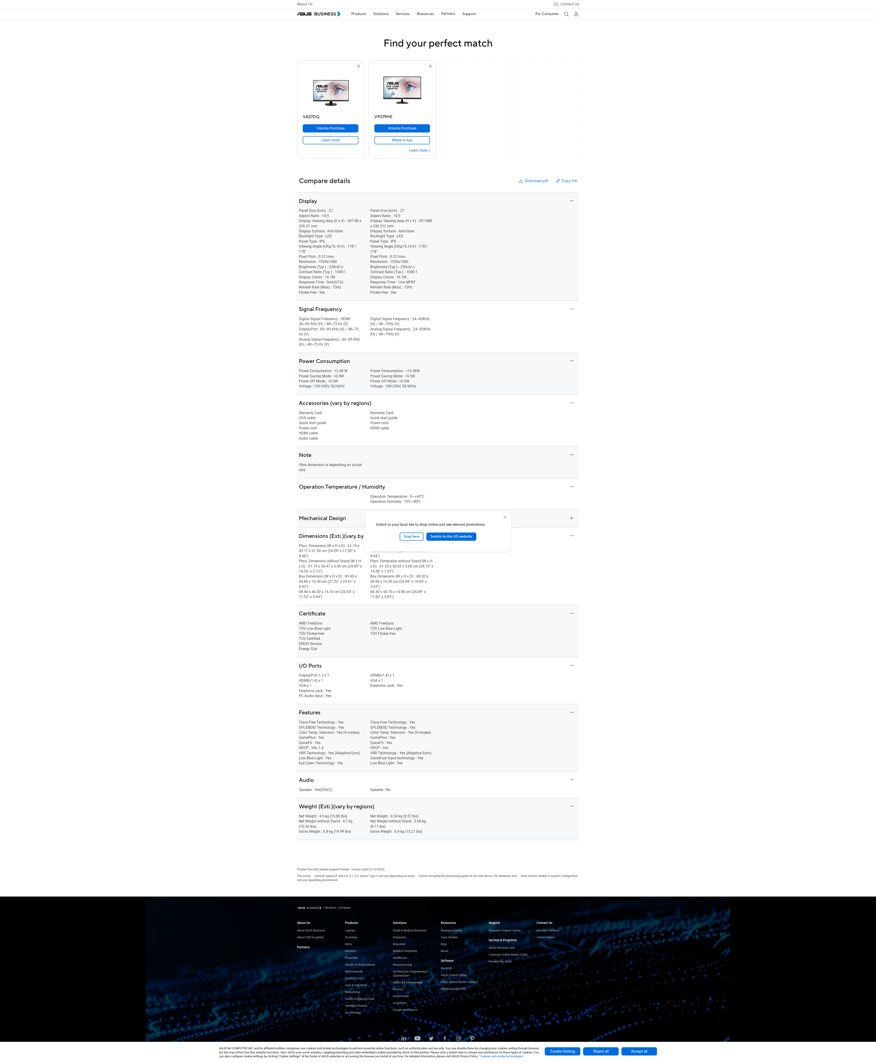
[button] (566, 13)
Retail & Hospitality (405, 951)
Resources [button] (425, 14)
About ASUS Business (311, 930)
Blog (443, 944)
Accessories (353, 1012)
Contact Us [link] (570, 4)
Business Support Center (505, 930)
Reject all (601, 1051)
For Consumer (547, 14)
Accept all (639, 1051)
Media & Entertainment (407, 982)
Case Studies (449, 937)
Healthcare (400, 957)
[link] (330, 140)
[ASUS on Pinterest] (472, 1039)
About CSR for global (310, 937)
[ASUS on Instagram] (458, 1039)
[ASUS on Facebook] (444, 1039)
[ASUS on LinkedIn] (403, 1039)
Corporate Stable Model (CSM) (508, 954)
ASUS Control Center (454, 975)
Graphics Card (354, 978)
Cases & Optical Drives (359, 999)
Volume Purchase (548, 930)
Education (399, 944)
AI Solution (400, 1003)
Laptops (350, 930)
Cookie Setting (562, 1051)
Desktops (351, 937)
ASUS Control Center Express (459, 982)
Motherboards (354, 971)
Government (401, 996)
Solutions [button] (380, 14)
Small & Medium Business (410, 930)
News (444, 951)
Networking (352, 992)
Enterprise (399, 937)
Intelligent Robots (356, 1005)
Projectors (351, 957)
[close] (505, 517)
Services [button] (402, 14)
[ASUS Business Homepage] (318, 13)
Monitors (350, 951)
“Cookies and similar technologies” (501, 1056)
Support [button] (469, 14)
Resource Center (451, 930)
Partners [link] (448, 13)
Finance (398, 989)
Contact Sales (546, 937)
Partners (303, 947)
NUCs (348, 944)
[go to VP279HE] (402, 90)
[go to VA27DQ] (331, 90)
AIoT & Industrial (355, 985)
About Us (305, 4)
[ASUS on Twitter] (431, 1039)
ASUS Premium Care (502, 947)
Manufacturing (402, 964)
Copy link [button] (569, 181)
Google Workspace (405, 1009)
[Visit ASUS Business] (310, 908)
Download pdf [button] (536, 181)
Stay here (412, 536)
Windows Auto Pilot (453, 988)
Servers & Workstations (360, 964)
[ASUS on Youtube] (417, 1039)
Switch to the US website (451, 536)
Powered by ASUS (500, 961)
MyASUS (446, 968)
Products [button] (358, 14)
